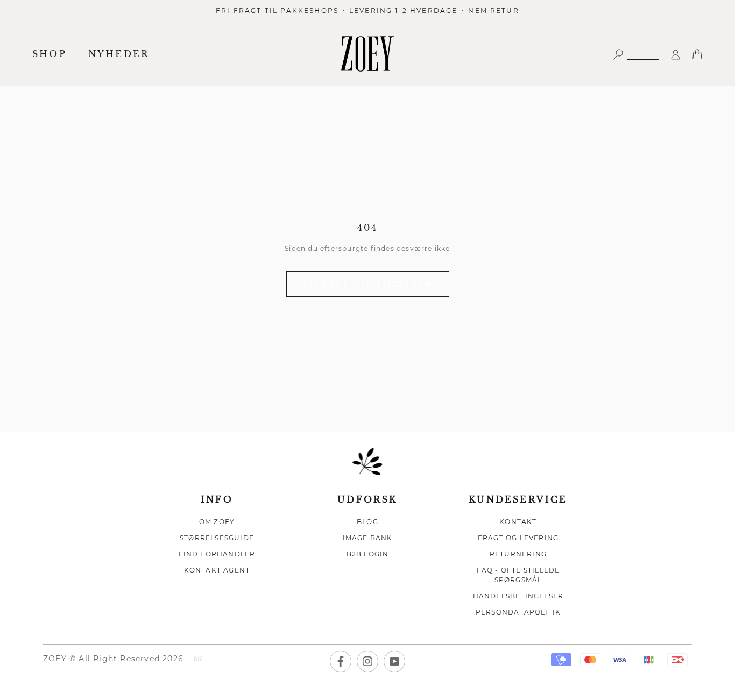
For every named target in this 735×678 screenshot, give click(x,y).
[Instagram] (367, 661)
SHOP (49, 53)
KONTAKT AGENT (217, 570)
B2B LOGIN (368, 554)
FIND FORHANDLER (217, 554)
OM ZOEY (217, 522)
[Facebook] (340, 661)
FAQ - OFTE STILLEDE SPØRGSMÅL (518, 575)
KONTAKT (517, 522)
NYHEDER (119, 53)
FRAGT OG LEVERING (518, 538)
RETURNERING (518, 554)
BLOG (367, 522)
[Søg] (636, 53)
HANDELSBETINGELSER (518, 596)
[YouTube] (394, 661)
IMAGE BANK (368, 538)
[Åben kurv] (697, 53)
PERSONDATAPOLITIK (518, 612)
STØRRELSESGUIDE (217, 538)
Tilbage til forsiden (368, 284)
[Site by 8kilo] (198, 659)
